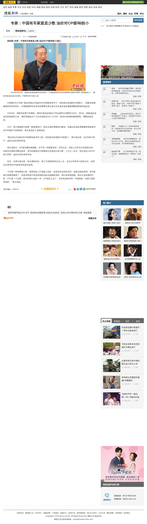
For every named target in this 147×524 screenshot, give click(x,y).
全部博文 (126, 513)
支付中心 (38, 513)
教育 (81, 7)
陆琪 (113, 126)
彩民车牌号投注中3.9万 (18, 213)
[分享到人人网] (81, 189)
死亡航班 (109, 26)
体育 (29, 7)
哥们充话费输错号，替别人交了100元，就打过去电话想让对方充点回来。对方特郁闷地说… (126, 141)
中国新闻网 (32, 37)
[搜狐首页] (9, 2)
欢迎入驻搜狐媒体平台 (134, 2)
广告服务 (55, 513)
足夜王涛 (115, 101)
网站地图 (110, 513)
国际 (125, 14)
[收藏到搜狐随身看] (84, 189)
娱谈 (43, 7)
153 (136, 334)
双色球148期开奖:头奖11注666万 (45, 213)
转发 (135, 96)
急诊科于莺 (116, 151)
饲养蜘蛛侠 (118, 26)
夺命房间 (126, 26)
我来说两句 (24, 31)
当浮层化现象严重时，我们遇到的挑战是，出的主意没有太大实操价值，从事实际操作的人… (126, 90)
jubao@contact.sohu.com (83, 519)
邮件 (52, 2)
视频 (38, 7)
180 (136, 367)
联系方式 (71, 513)
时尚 (72, 7)
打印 (77, 37)
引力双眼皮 (134, 26)
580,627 (127, 367)
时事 (31, 14)
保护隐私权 (81, 513)
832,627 (127, 334)
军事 (15, 7)
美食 (95, 7)
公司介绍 (101, 513)
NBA (34, 7)
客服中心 (63, 513)
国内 (119, 14)
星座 (100, 7)
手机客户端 (66, 37)
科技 (57, 7)
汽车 (62, 7)
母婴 (86, 7)
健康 (76, 7)
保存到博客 (92, 37)
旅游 (91, 7)
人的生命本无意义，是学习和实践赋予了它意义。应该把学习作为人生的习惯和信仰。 (126, 116)
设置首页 (20, 513)
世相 (53, 7)
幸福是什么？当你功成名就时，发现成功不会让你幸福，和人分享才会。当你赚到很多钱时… (126, 128)
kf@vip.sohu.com (129, 499)
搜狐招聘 (46, 513)
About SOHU (92, 513)
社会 (131, 14)
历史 (24, 7)
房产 (67, 7)
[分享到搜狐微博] (75, 189)
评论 (142, 14)
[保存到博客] (91, 189)
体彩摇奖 (88, 213)
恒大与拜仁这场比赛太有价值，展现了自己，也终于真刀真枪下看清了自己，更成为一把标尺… (126, 103)
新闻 (10, 7)
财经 (48, 7)
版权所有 (98, 516)
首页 (5, 7)
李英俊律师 (116, 139)
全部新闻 (118, 513)
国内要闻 (24, 14)
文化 (19, 7)
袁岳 (113, 88)
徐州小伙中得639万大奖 (71, 213)
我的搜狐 (44, 2)
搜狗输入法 (29, 513)
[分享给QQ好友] (78, 189)
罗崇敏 (114, 114)
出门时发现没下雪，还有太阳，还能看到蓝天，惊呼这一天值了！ (126, 153)
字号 (84, 37)
